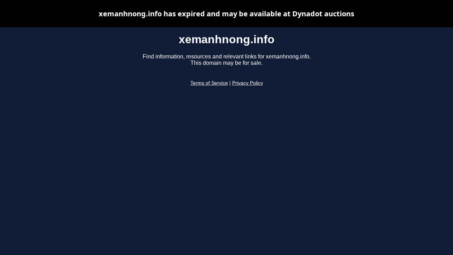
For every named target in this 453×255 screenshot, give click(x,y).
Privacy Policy (247, 83)
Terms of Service (209, 83)
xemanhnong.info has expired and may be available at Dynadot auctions (226, 13)
